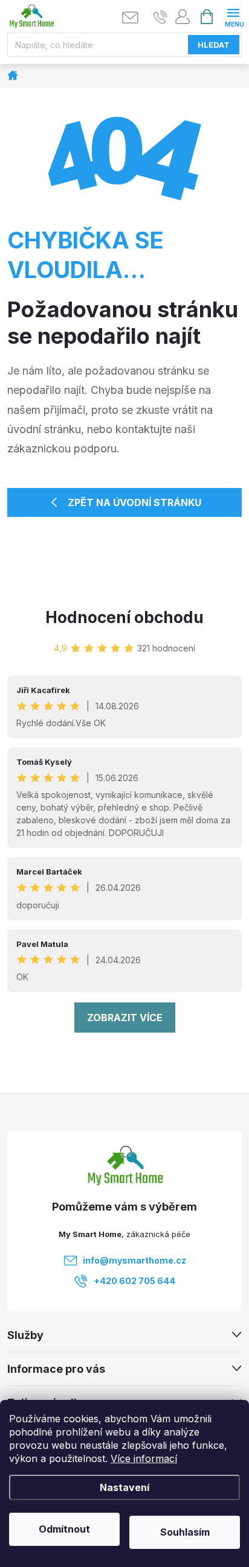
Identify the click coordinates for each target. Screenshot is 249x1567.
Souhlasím (185, 1532)
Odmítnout (64, 1529)
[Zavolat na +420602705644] (160, 17)
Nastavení (124, 1487)
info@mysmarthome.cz (134, 1260)
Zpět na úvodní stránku (134, 502)
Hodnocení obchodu (124, 617)
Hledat (214, 44)
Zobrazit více (125, 1017)
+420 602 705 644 (134, 1281)
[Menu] (233, 16)
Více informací (144, 1458)
